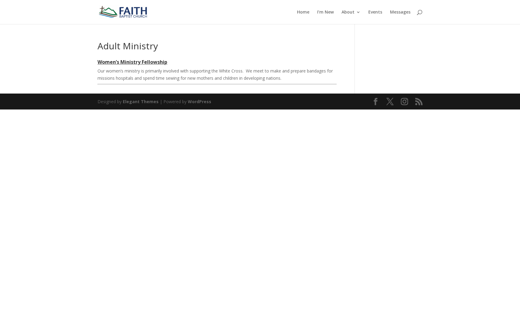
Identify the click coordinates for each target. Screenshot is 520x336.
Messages (400, 12)
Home (303, 12)
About (348, 12)
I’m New (325, 12)
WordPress (199, 101)
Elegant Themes (141, 101)
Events (375, 12)
